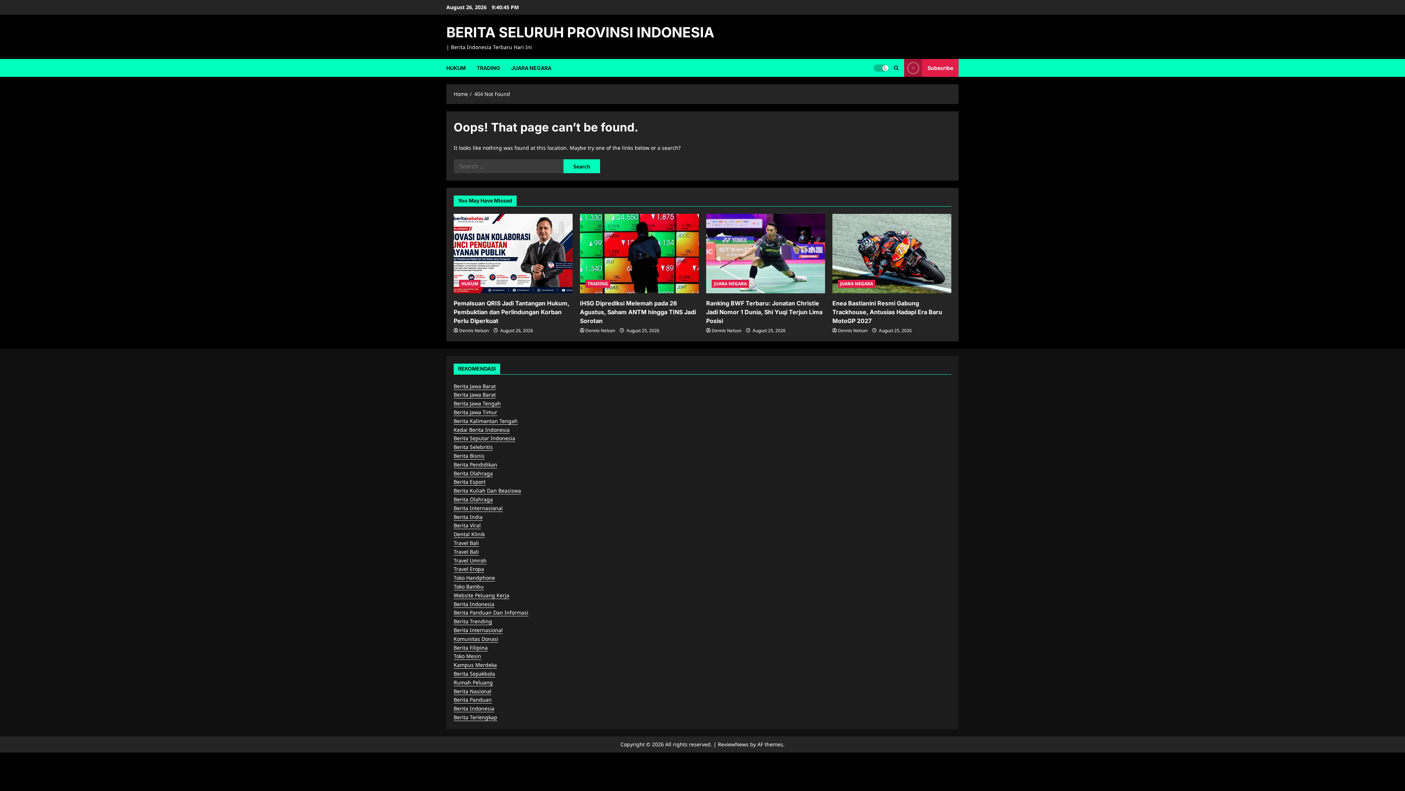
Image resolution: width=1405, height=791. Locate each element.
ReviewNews (733, 744)
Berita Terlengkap (475, 717)
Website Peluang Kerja (481, 595)
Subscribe (940, 67)
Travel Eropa (469, 568)
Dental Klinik (469, 534)
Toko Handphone (474, 577)
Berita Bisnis (469, 455)
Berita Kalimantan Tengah (486, 420)
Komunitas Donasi (476, 638)
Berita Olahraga (473, 473)
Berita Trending (473, 621)
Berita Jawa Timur (475, 412)
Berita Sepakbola (474, 673)
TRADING (488, 68)
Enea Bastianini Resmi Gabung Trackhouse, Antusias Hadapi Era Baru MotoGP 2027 (887, 312)
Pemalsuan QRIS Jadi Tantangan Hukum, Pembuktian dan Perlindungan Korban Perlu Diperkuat (511, 312)
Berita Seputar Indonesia (484, 438)
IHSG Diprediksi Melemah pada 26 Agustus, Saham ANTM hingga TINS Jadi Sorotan (638, 312)
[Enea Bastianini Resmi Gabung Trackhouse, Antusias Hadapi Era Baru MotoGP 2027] (891, 253)
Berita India (468, 516)
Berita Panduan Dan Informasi (491, 612)
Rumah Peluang (473, 682)
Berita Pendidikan (475, 464)
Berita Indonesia (474, 604)
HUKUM (456, 68)
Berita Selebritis (473, 446)
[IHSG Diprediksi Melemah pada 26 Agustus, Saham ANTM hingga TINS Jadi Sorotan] (639, 253)
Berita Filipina (471, 647)
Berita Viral (467, 525)
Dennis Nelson (474, 330)
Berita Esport (470, 481)
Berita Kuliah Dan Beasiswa (487, 490)
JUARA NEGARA (531, 68)
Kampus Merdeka (475, 664)
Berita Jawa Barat (475, 386)
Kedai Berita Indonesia (482, 429)
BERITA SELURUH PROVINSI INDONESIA (580, 32)
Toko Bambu (469, 586)
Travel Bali (466, 542)
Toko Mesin (467, 656)
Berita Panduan (473, 699)
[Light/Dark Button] (881, 67)
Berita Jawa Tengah (477, 403)
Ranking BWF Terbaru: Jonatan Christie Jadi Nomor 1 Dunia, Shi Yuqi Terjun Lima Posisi (764, 312)
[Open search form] (896, 68)
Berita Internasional (478, 508)
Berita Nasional (472, 691)
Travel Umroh (470, 560)
